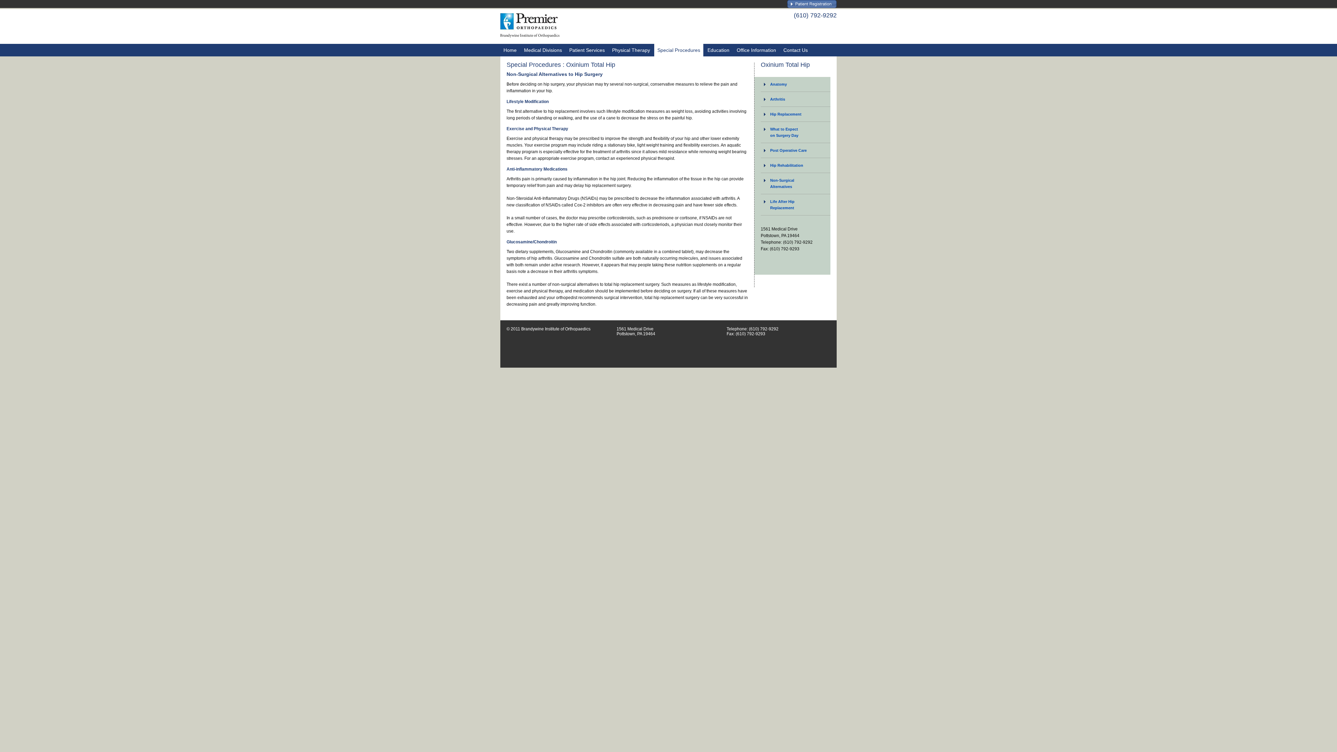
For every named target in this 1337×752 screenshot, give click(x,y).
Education (718, 50)
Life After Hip (782, 204)
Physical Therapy (631, 50)
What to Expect (784, 132)
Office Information (756, 50)
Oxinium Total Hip (785, 64)
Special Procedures (678, 50)
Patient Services (587, 50)
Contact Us (795, 50)
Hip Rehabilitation (786, 165)
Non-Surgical (782, 183)
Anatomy (778, 84)
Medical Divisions (543, 50)
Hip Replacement (786, 114)
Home (510, 50)
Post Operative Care (788, 150)
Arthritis (777, 99)
